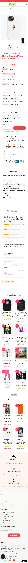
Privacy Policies (5, 501)
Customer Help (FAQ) (6, 520)
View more (14, 394)
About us (4, 497)
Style (3, 71)
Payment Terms (5, 514)
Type (3, 67)
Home (2, 9)
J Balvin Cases (9, 9)
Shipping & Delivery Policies (8, 512)
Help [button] (25, 561)
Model (3, 81)
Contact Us (4, 518)
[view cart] (26, 4)
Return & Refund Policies (7, 516)
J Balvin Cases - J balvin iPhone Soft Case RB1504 (20, 417)
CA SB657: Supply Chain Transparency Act (11, 505)
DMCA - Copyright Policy (7, 503)
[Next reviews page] (24, 285)
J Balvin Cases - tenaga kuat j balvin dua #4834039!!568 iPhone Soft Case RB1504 (20, 442)
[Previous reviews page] (17, 285)
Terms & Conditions (6, 499)
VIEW (7, 309)
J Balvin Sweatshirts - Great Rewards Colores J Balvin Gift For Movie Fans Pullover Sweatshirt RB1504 (21, 315)
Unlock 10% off (2, 556)
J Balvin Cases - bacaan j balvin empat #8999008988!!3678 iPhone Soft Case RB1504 (8, 442)
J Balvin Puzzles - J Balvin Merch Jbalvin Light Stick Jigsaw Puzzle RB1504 (7, 362)
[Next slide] (24, 27)
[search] (22, 4)
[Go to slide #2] (17, 47)
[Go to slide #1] (10, 47)
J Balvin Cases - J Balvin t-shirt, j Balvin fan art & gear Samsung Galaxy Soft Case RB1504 (8, 418)
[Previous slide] (3, 27)
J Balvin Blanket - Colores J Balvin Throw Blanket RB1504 (21, 362)
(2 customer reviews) (13, 61)
